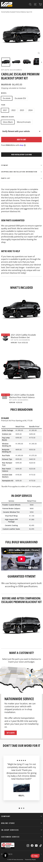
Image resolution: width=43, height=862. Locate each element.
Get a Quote (11, 733)
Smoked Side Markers (7, 476)
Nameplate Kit (7, 480)
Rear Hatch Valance (6, 470)
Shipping (4, 88)
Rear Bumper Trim (7, 464)
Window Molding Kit (6, 445)
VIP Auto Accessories (11, 70)
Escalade (6, 98)
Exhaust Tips (7, 459)
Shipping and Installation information (19, 172)
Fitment (4, 165)
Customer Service (10, 837)
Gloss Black (8, 122)
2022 (13, 110)
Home (3, 12)
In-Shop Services (10, 830)
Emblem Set (6, 434)
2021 (5, 110)
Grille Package (7, 430)
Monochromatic (24, 122)
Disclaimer (7, 854)
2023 (22, 110)
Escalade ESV (20, 98)
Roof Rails (6, 455)
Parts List (5, 178)
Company (5, 816)
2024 (30, 110)
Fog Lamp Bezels (6, 438)
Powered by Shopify (30, 859)
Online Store (8, 823)
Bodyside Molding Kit (6, 450)
